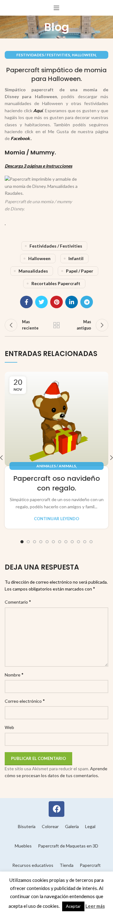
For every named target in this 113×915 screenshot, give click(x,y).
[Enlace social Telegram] (86, 302)
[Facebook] (56, 809)
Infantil (75, 258)
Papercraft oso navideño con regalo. (56, 483)
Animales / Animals (56, 466)
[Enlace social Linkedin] (71, 302)
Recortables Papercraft (55, 283)
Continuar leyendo (56, 519)
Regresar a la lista (56, 325)
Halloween (84, 55)
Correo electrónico (25, 701)
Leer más (95, 906)
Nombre (14, 674)
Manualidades (33, 271)
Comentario (18, 602)
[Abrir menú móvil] (56, 8)
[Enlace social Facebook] (26, 302)
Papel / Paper (79, 271)
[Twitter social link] (41, 302)
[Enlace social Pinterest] (56, 302)
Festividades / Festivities (43, 55)
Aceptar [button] (73, 906)
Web (9, 727)
